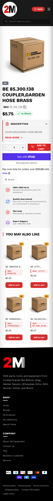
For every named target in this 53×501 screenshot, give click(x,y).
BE (5, 83)
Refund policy (9, 486)
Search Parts (9, 424)
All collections (10, 419)
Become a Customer (13, 455)
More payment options (26, 162)
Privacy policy (24, 486)
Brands (6, 410)
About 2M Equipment (14, 441)
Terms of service (41, 486)
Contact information (30, 490)
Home (6, 405)
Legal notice (8, 494)
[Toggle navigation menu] (49, 9)
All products (9, 415)
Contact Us (8, 446)
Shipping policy (12, 490)
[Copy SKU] (24, 107)
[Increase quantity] (23, 147)
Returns (7, 460)
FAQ (5, 451)
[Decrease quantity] (6, 147)
